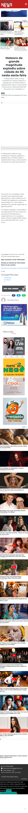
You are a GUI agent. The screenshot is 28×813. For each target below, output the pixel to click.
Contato (24, 779)
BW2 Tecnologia (16, 772)
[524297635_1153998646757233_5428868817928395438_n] (14, 315)
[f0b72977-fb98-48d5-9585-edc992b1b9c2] (14, 368)
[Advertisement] (14, 178)
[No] (17, 793)
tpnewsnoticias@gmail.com (12, 768)
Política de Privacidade (8, 793)
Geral (3, 93)
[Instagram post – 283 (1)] (14, 348)
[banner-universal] (14, 14)
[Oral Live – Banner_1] (14, 289)
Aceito (9, 790)
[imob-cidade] (14, 386)
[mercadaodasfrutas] (15, 411)
